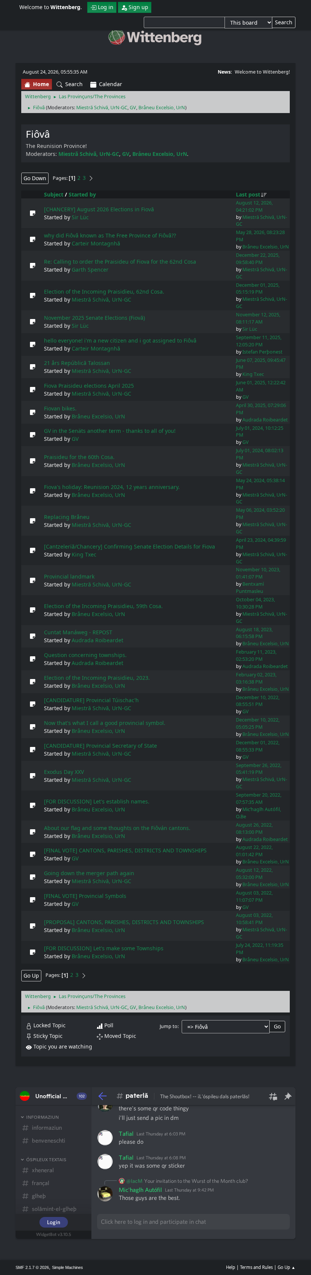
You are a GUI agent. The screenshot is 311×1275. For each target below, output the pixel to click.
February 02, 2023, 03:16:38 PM (256, 678)
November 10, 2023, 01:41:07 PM (258, 573)
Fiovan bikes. (60, 408)
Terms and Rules (256, 1267)
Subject (53, 194)
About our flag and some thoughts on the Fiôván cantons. (117, 828)
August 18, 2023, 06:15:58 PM (254, 633)
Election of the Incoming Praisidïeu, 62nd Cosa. (104, 291)
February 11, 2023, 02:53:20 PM (256, 655)
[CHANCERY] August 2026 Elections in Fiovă (99, 209)
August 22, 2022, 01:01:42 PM (254, 851)
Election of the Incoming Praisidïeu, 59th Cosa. (103, 606)
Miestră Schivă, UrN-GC (101, 107)
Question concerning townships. (85, 655)
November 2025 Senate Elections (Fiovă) (94, 317)
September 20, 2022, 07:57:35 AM (258, 798)
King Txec (253, 374)
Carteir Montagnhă (96, 243)
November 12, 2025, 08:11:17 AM (258, 318)
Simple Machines (67, 1267)
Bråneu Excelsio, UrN (161, 107)
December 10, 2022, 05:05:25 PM (258, 723)
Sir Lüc (80, 217)
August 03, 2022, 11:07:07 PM (254, 896)
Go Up (31, 975)
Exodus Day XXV (64, 771)
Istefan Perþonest (262, 352)
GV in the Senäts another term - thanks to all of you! (110, 430)
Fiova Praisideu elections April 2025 (89, 385)
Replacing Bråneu (67, 516)
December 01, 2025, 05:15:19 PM (258, 289)
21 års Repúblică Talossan (77, 362)
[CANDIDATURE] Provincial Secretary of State (100, 745)
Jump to (168, 1026)
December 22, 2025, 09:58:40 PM (258, 259)
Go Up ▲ (286, 1267)
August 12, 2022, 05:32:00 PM (254, 873)
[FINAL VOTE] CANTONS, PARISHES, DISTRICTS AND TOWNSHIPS (125, 850)
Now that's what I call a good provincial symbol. (104, 722)
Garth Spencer (90, 269)
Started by (82, 194)
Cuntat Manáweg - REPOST (78, 632)
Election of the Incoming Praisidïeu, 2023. (97, 677)
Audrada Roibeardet (265, 420)
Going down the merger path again (89, 873)
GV (133, 107)
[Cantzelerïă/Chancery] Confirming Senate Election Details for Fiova (129, 546)
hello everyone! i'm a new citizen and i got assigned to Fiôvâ (120, 340)
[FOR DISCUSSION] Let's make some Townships (103, 948)
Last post (248, 194)
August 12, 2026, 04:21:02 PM (254, 206)
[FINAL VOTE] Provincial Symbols (85, 895)
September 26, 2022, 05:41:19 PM (258, 769)
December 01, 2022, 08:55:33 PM (258, 746)
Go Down (35, 178)
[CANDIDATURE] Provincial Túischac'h (91, 700)
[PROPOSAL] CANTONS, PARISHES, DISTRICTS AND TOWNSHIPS (124, 922)
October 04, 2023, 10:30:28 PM (255, 603)
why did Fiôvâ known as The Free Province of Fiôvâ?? (110, 235)
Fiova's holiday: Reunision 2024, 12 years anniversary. (112, 487)
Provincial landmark (69, 576)
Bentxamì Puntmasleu (250, 587)
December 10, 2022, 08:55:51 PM (258, 701)
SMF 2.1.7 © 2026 (32, 1267)
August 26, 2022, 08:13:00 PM (254, 828)
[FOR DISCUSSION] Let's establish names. (96, 801)
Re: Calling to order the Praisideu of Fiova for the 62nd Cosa (120, 261)
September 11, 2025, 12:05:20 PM (258, 341)
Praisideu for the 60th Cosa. (79, 457)
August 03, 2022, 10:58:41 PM (254, 919)
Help (230, 1267)
